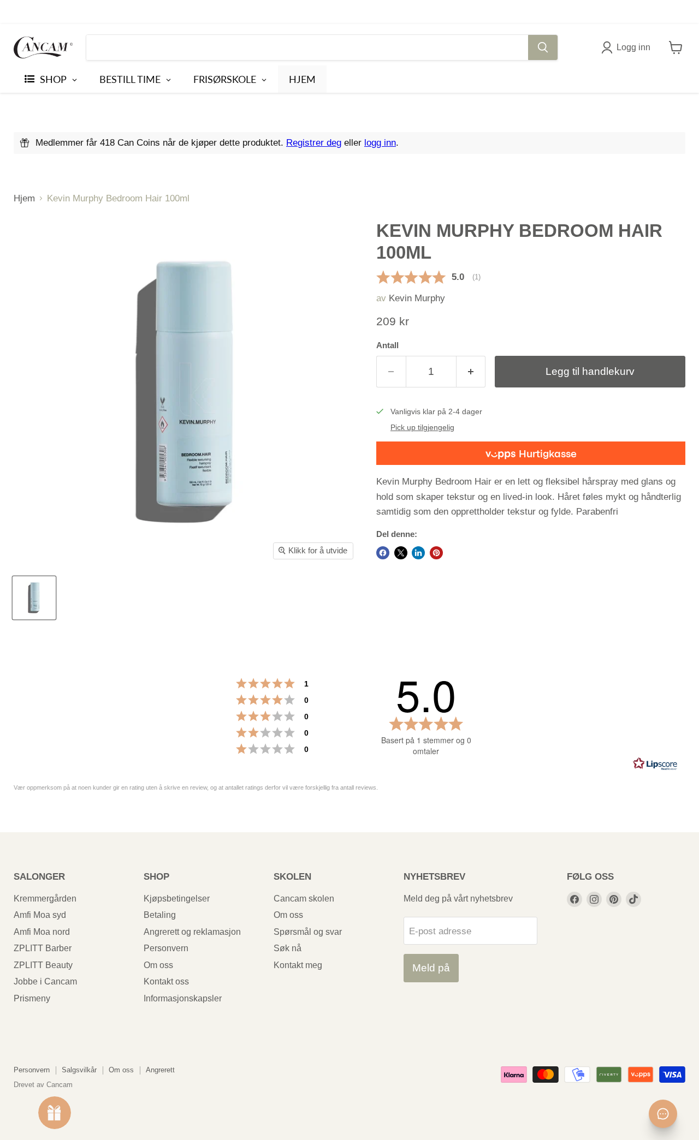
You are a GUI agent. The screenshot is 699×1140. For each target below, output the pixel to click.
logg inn (380, 143)
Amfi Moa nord (42, 931)
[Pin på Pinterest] (436, 552)
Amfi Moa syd (40, 915)
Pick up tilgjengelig (422, 427)
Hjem (24, 198)
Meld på (431, 968)
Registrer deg (313, 143)
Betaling (160, 915)
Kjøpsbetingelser (177, 898)
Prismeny (32, 998)
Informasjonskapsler (183, 998)
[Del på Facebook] (382, 552)
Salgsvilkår (79, 1070)
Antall (387, 345)
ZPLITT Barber (43, 948)
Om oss (158, 965)
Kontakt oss (166, 981)
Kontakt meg (298, 965)
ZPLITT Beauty (43, 965)
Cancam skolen (304, 898)
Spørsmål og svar (308, 931)
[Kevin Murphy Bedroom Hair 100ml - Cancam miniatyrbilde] (34, 597)
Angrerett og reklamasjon (192, 931)
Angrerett (160, 1070)
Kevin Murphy (417, 298)
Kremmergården (45, 898)
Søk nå (287, 948)
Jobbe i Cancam (45, 981)
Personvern (166, 948)
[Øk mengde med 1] (471, 371)
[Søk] (543, 47)
